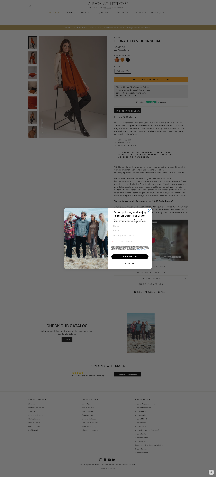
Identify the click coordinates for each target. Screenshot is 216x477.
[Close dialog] (149, 210)
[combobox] (113, 241)
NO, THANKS (130, 263)
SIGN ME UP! (130, 257)
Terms (144, 249)
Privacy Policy (139, 249)
